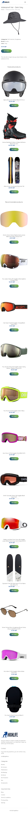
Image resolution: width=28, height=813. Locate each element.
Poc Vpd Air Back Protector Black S (14, 715)
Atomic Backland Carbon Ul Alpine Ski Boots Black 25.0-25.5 (14, 143)
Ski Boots (3, 775)
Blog (2, 792)
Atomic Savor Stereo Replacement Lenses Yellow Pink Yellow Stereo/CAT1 (14, 235)
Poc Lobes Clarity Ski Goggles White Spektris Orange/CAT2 (14, 279)
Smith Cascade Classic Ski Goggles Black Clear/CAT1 (14, 496)
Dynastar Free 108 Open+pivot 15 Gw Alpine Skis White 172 (14, 584)
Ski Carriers (4, 767)
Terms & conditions (6, 797)
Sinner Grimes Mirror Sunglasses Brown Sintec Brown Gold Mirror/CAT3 (14, 628)
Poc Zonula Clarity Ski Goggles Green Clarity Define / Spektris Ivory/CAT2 (14, 367)
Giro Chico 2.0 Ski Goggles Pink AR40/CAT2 (14, 453)
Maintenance (4, 769)
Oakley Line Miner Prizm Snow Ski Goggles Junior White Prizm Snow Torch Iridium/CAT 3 (14, 540)
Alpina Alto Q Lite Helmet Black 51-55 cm (14, 100)
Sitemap (3, 802)
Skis (2, 780)
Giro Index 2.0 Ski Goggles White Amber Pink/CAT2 (14, 672)
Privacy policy (4, 800)
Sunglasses (18, 39)
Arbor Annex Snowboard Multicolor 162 (14, 186)
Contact (3, 794)
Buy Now (6, 51)
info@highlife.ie (5, 756)
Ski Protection (11, 39)
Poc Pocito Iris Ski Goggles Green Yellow (14, 410)
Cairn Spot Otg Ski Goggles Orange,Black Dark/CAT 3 (14, 323)
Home (2, 9)
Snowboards (4, 783)
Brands (3, 764)
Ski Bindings (4, 772)
